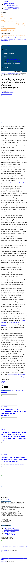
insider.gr (21, 377)
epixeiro (16, 374)
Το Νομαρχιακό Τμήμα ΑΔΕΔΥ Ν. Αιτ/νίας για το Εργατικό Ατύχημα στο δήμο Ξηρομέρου (14, 459)
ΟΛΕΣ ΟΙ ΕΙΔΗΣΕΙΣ (9, 3)
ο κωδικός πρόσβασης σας (20, 25)
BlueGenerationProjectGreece (18, 183)
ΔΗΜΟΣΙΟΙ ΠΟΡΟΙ (9, 528)
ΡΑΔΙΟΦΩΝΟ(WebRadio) (13, 7)
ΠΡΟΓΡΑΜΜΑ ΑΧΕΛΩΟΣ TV (11, 8)
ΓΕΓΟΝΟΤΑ (3, 429)
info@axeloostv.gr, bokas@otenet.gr (15, 464)
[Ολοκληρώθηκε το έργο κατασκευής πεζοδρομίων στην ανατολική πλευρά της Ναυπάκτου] (9, 405)
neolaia (10, 374)
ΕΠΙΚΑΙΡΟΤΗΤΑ (4, 406)
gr (13, 374)
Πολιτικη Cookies (9, 535)
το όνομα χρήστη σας (19, 23)
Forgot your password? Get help (8, 28)
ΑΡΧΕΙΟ (6, 9)
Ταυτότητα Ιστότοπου (11, 530)
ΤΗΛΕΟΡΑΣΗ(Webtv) (12, 5)
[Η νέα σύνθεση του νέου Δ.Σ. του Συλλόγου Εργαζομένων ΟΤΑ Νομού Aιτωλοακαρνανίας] (4, 544)
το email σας (17, 32)
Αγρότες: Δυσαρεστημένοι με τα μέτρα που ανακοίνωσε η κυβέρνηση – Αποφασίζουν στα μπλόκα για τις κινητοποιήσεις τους (13, 436)
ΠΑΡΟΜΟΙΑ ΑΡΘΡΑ (5, 390)
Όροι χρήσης (8, 533)
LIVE (5, 4)
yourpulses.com (13, 377)
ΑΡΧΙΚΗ (6, 1)
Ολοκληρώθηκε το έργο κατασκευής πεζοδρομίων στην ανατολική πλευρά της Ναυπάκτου (13, 412)
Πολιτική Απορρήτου (10, 531)
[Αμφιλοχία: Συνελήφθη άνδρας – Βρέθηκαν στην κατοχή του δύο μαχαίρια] (4, 555)
